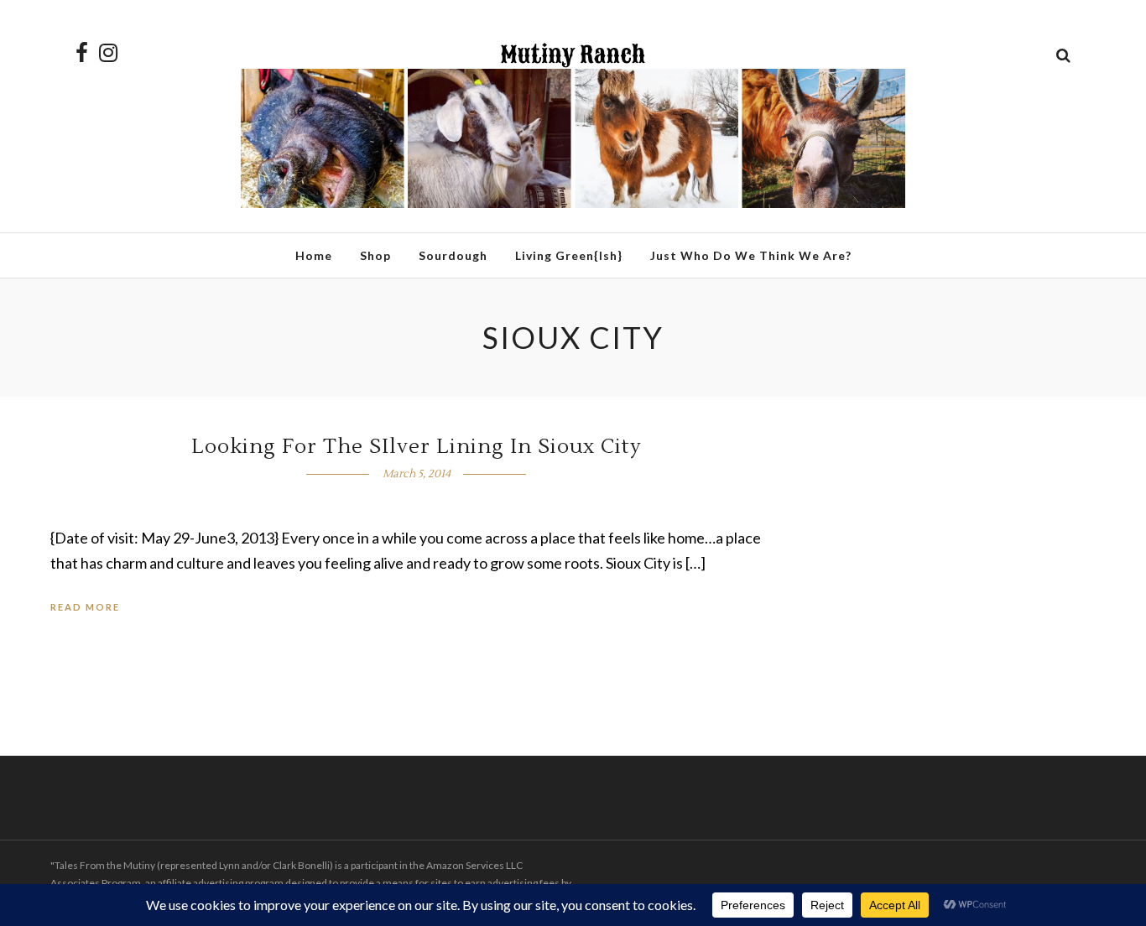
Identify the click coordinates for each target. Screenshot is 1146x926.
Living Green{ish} (568, 255)
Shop (375, 255)
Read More (85, 606)
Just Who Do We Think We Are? (751, 255)
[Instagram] (108, 52)
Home (313, 255)
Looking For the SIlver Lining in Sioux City (416, 447)
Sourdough (453, 255)
